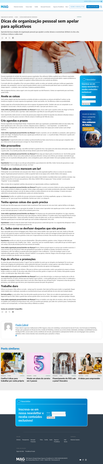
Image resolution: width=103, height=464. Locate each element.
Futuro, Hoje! (29, 6)
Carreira (79, 16)
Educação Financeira (45, 6)
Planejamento (25, 439)
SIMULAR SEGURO (92, 6)
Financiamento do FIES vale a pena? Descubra (63, 354)
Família (36, 6)
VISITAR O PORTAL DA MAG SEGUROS (92, 1)
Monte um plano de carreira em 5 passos (38, 353)
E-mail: (84, 99)
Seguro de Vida (20, 451)
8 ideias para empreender (85, 353)
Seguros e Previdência (58, 6)
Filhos (41, 439)
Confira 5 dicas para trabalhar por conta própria (12, 354)
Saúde (50, 439)
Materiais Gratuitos (18, 6)
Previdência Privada (30, 451)
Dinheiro (18, 439)
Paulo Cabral (22, 324)
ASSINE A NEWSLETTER (77, 6)
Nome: (84, 95)
